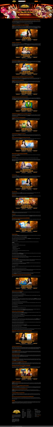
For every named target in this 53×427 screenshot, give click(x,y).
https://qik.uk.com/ (22, 23)
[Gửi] (25, 1)
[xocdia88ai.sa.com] (15, 1)
